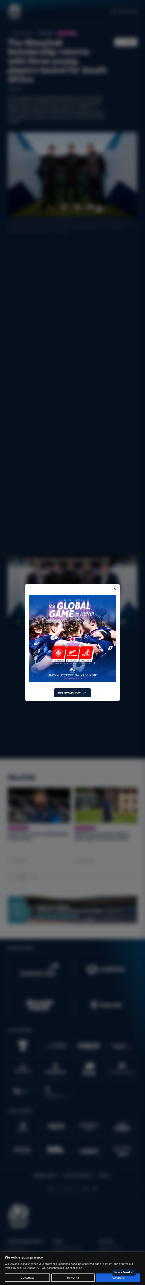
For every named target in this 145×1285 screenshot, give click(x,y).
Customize (27, 1277)
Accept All (118, 1277)
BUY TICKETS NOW (69, 692)
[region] (72, 1268)
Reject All (73, 1277)
